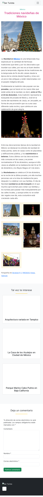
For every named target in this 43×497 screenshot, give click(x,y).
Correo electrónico (11, 461)
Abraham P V (17, 273)
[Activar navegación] (38, 3)
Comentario (8, 429)
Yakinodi (4, 276)
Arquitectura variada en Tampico (21, 319)
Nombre (7, 453)
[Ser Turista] (8, 3)
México (22, 9)
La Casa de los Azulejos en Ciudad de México (21, 353)
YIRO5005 (26, 273)
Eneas (32, 273)
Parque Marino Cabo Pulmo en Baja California (21, 389)
